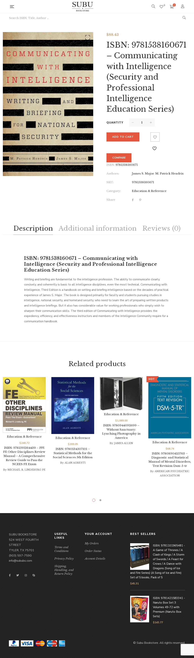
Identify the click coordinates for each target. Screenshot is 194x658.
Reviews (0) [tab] (161, 228)
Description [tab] (33, 228)
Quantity (114, 122)
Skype (34, 575)
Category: (113, 191)
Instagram (26, 575)
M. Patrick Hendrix (169, 173)
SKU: (110, 182)
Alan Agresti (75, 462)
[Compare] (145, 137)
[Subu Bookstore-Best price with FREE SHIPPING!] (82, 6)
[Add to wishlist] (155, 137)
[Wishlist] (161, 7)
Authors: (112, 173)
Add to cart (123, 137)
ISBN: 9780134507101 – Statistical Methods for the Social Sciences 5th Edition (73, 453)
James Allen (123, 443)
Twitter (17, 575)
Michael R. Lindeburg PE (26, 469)
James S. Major (143, 173)
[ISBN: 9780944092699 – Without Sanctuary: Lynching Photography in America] (121, 393)
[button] (87, 38)
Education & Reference (149, 191)
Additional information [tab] (98, 228)
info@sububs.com (20, 561)
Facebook (10, 575)
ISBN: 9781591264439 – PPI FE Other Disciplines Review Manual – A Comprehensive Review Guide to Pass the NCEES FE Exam (24, 456)
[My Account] (183, 7)
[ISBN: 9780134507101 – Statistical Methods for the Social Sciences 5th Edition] (72, 405)
